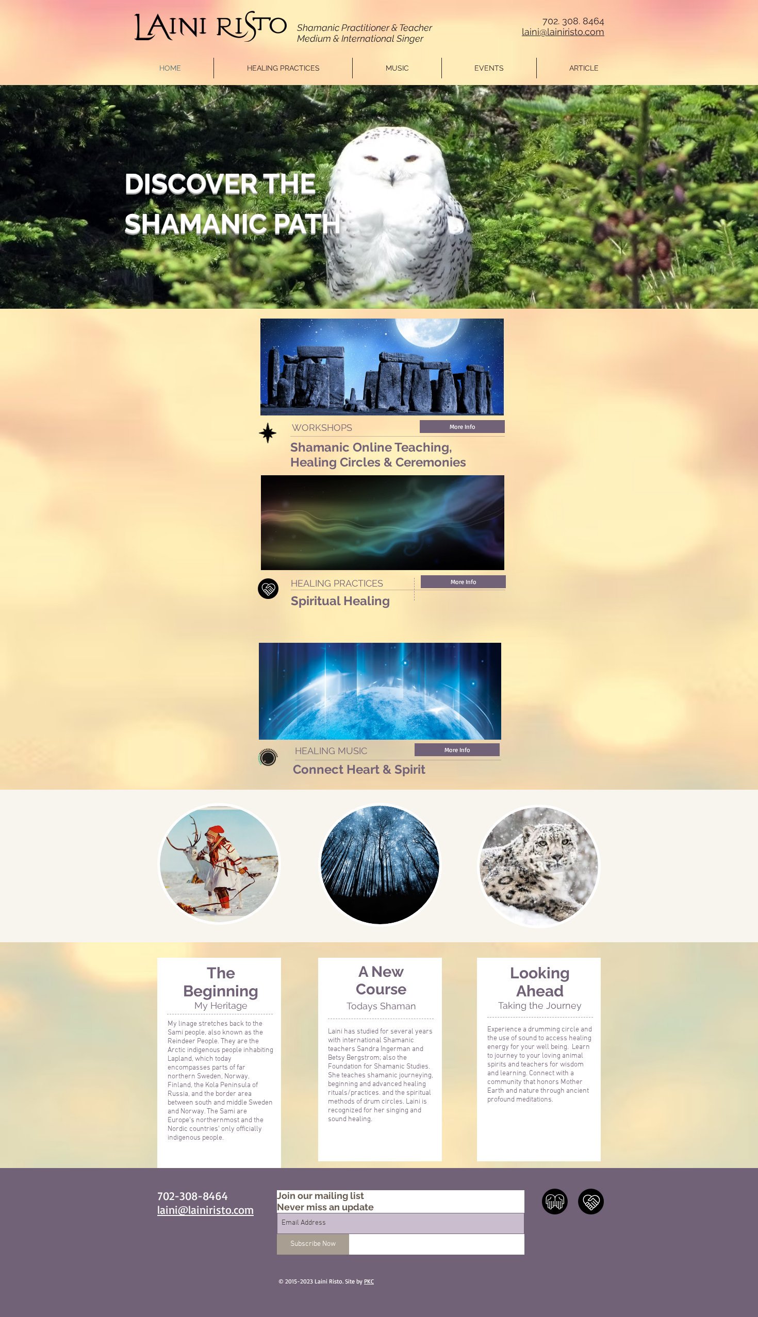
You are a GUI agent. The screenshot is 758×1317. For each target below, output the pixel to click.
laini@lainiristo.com (563, 31)
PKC (369, 1281)
